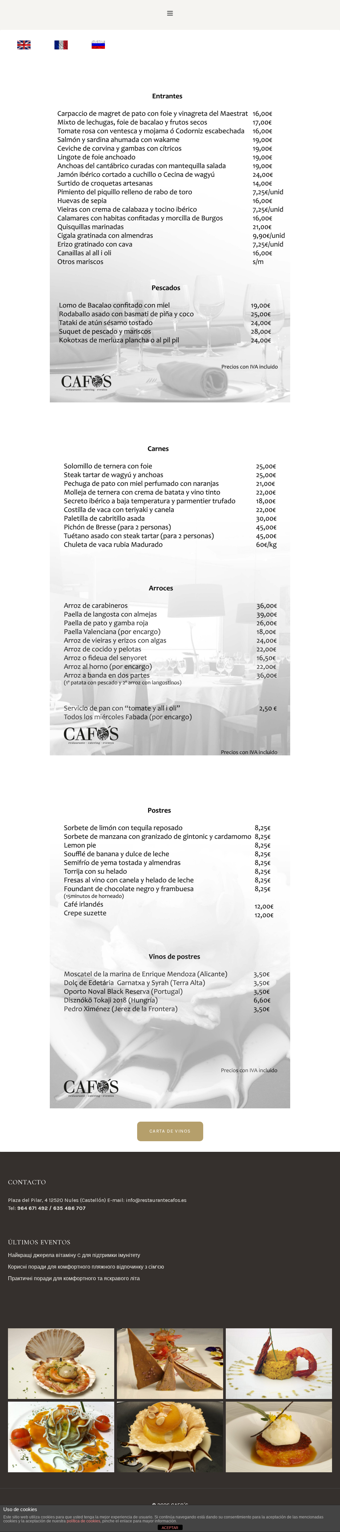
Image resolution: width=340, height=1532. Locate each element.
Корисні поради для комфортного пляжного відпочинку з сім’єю (86, 1267)
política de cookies (83, 1521)
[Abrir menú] (170, 13)
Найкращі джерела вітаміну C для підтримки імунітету (74, 1255)
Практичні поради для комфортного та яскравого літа (74, 1278)
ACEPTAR (170, 1528)
